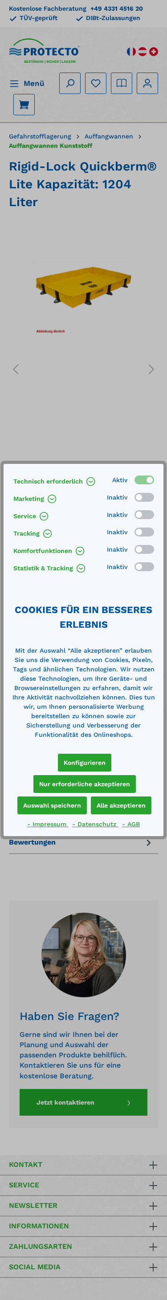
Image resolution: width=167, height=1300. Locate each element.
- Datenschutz (95, 824)
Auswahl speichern (52, 805)
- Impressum (48, 824)
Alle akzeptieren (121, 805)
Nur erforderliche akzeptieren (84, 784)
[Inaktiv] (144, 497)
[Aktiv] (144, 479)
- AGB (131, 824)
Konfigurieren (85, 762)
